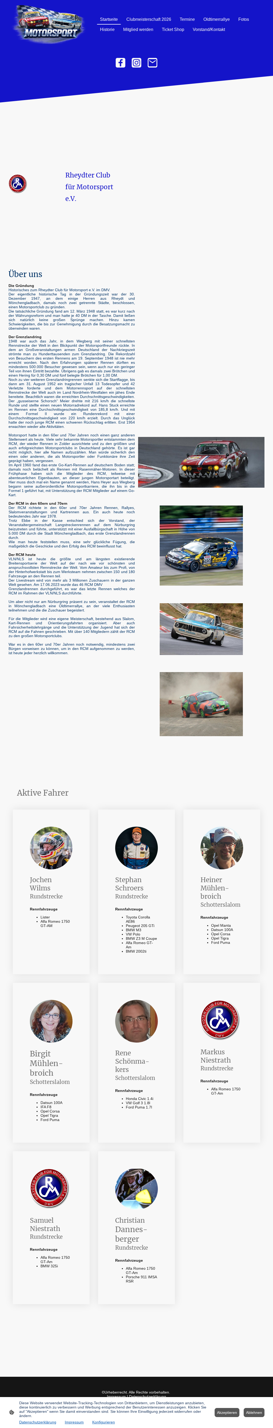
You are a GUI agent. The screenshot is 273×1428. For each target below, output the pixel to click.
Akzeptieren (227, 1412)
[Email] (152, 63)
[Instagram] (136, 63)
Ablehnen (254, 1412)
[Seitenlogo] (48, 24)
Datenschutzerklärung (147, 1396)
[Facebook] (120, 63)
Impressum (74, 1422)
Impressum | (118, 1396)
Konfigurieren (103, 1422)
